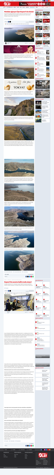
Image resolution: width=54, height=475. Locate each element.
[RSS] (49, 0)
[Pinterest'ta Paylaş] (31, 276)
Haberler (5, 9)
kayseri (7, 288)
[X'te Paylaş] (10, 21)
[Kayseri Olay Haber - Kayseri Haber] (43, 455)
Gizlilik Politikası (45, 460)
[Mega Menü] (4, 7)
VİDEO (43, 7)
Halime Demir (9, 43)
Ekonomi (27, 7)
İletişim (12, 0)
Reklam (8, 0)
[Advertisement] (19, 152)
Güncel (15, 7)
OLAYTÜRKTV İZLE (10, 7)
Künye (5, 0)
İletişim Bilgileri (45, 464)
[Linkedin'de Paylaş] (29, 276)
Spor (21, 7)
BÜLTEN (8, 312)
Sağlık (15, 455)
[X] (44, 0)
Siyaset (23, 7)
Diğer (37, 7)
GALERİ (47, 7)
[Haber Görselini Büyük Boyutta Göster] (19, 33)
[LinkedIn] (47, 0)
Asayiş (18, 7)
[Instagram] (45, 0)
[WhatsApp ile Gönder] (33, 276)
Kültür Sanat (9, 9)
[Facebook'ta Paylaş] (8, 21)
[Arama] (49, 7)
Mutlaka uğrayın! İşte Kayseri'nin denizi (17, 9)
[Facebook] (43, 0)
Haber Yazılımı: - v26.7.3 (43, 467)
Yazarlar (5, 455)
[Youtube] (48, 0)
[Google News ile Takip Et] (31, 43)
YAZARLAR (30, 449)
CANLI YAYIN (23, 449)
